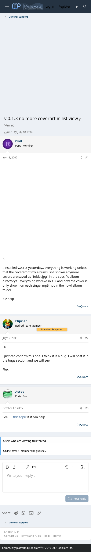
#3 (86, 408)
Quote (84, 306)
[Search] (85, 6)
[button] (7, 467)
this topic (19, 417)
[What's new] (76, 6)
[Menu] (6, 6)
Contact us (11, 536)
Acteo (19, 391)
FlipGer (21, 321)
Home (57, 536)
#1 (86, 157)
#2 (86, 338)
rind (9, 132)
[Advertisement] (45, 67)
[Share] (81, 157)
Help (47, 536)
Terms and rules (31, 536)
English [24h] (12, 532)
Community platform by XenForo (37, 548)
